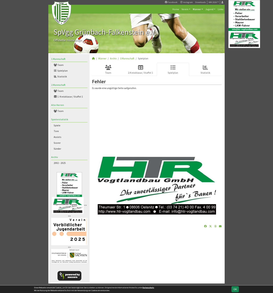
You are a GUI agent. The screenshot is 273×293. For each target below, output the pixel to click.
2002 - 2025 (60, 162)
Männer (197, 9)
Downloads (200, 2)
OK (235, 289)
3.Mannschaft (127, 58)
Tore (56, 131)
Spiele (57, 125)
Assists (57, 137)
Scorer (57, 142)
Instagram (188, 2)
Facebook (172, 2)
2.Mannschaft (58, 84)
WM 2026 (213, 2)
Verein (185, 9)
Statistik (62, 76)
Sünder (57, 148)
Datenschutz (148, 287)
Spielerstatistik (59, 119)
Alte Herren (57, 105)
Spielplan (62, 70)
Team (60, 64)
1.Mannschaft (58, 58)
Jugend (209, 9)
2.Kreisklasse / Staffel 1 (140, 72)
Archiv (54, 157)
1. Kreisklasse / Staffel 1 (70, 96)
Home (175, 9)
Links (220, 9)
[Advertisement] (156, 120)
